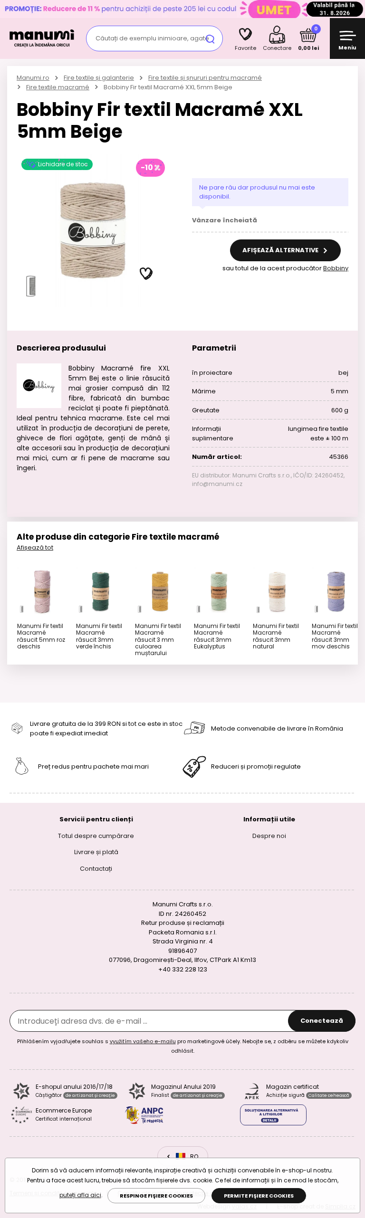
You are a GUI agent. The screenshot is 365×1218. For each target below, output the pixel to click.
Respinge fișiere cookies (156, 1195)
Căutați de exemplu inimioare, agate (152, 38)
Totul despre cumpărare (96, 835)
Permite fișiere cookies (259, 1195)
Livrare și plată (96, 851)
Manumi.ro (33, 77)
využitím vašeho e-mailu (143, 1041)
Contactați (96, 868)
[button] (146, 274)
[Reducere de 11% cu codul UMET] (182, 8)
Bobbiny (335, 268)
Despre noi (269, 835)
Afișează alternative (281, 250)
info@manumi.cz (217, 484)
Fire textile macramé (57, 87)
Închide (355, 9)
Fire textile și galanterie (99, 77)
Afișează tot (35, 547)
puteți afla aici (80, 1195)
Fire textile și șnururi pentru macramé (205, 77)
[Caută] (210, 38)
